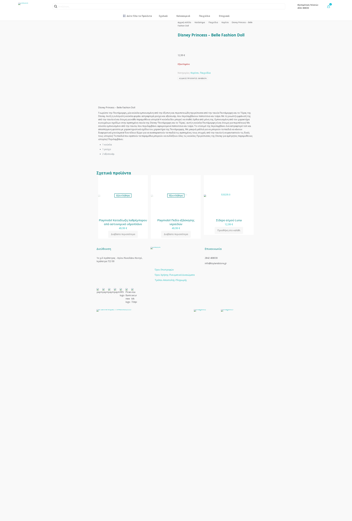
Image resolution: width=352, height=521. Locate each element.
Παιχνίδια (213, 22)
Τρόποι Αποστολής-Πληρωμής (171, 280)
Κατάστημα (200, 22)
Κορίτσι (225, 22)
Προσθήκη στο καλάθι (228, 230)
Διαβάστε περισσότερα (123, 234)
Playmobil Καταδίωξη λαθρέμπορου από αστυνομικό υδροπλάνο (123, 222)
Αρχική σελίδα (184, 22)
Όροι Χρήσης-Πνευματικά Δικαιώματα (175, 274)
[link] (144, 412)
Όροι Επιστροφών (164, 269)
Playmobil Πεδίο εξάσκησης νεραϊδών (175, 222)
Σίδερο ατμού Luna (229, 220)
